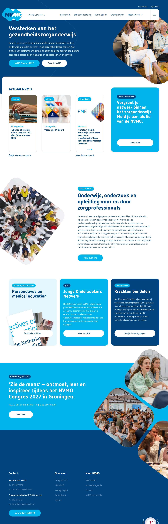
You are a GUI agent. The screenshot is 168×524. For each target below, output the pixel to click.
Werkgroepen (117, 15)
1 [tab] (88, 149)
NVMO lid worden (126, 96)
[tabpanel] (90, 123)
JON (67, 285)
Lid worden (142, 7)
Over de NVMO (54, 63)
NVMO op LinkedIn (94, 495)
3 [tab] (91, 149)
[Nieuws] (23, 123)
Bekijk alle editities (32, 333)
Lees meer (21, 414)
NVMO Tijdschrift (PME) (24, 285)
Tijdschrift (65, 15)
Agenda (58, 500)
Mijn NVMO (155, 7)
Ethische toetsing (82, 15)
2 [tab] (89, 149)
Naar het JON (84, 333)
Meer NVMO (134, 15)
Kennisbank (101, 15)
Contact (89, 490)
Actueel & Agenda (93, 485)
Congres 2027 (61, 481)
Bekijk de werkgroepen (134, 333)
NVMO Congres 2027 (19, 376)
